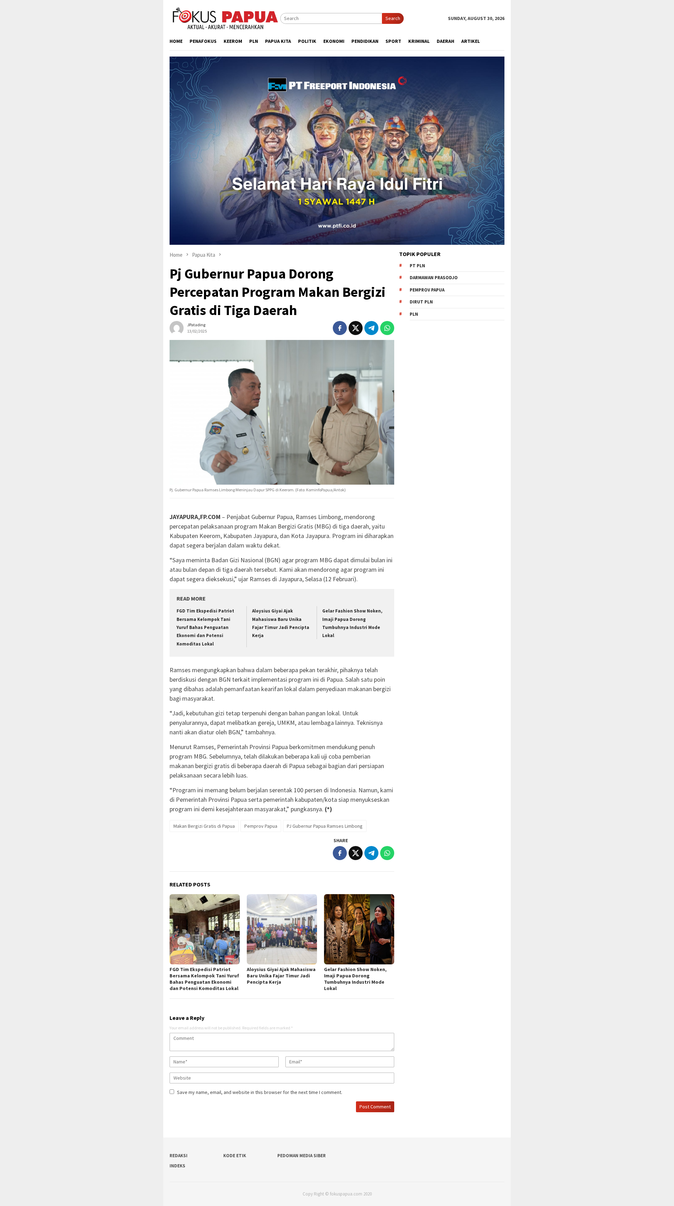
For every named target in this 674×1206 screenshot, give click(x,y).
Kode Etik (234, 1156)
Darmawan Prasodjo (434, 278)
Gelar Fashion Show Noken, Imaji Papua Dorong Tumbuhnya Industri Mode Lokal (355, 978)
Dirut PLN (421, 302)
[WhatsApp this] (387, 328)
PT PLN (417, 266)
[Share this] (340, 328)
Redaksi (178, 1156)
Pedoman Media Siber (301, 1156)
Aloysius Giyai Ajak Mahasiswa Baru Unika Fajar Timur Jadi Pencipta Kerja (281, 975)
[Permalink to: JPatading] (177, 327)
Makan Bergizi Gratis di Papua (204, 826)
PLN (414, 314)
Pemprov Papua (260, 826)
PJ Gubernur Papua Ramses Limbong (325, 826)
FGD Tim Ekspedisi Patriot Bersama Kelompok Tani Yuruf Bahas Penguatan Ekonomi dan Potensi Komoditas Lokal (205, 627)
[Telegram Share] (371, 328)
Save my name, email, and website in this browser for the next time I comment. (259, 1092)
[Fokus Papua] (225, 18)
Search (392, 18)
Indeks (177, 1166)
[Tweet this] (356, 328)
